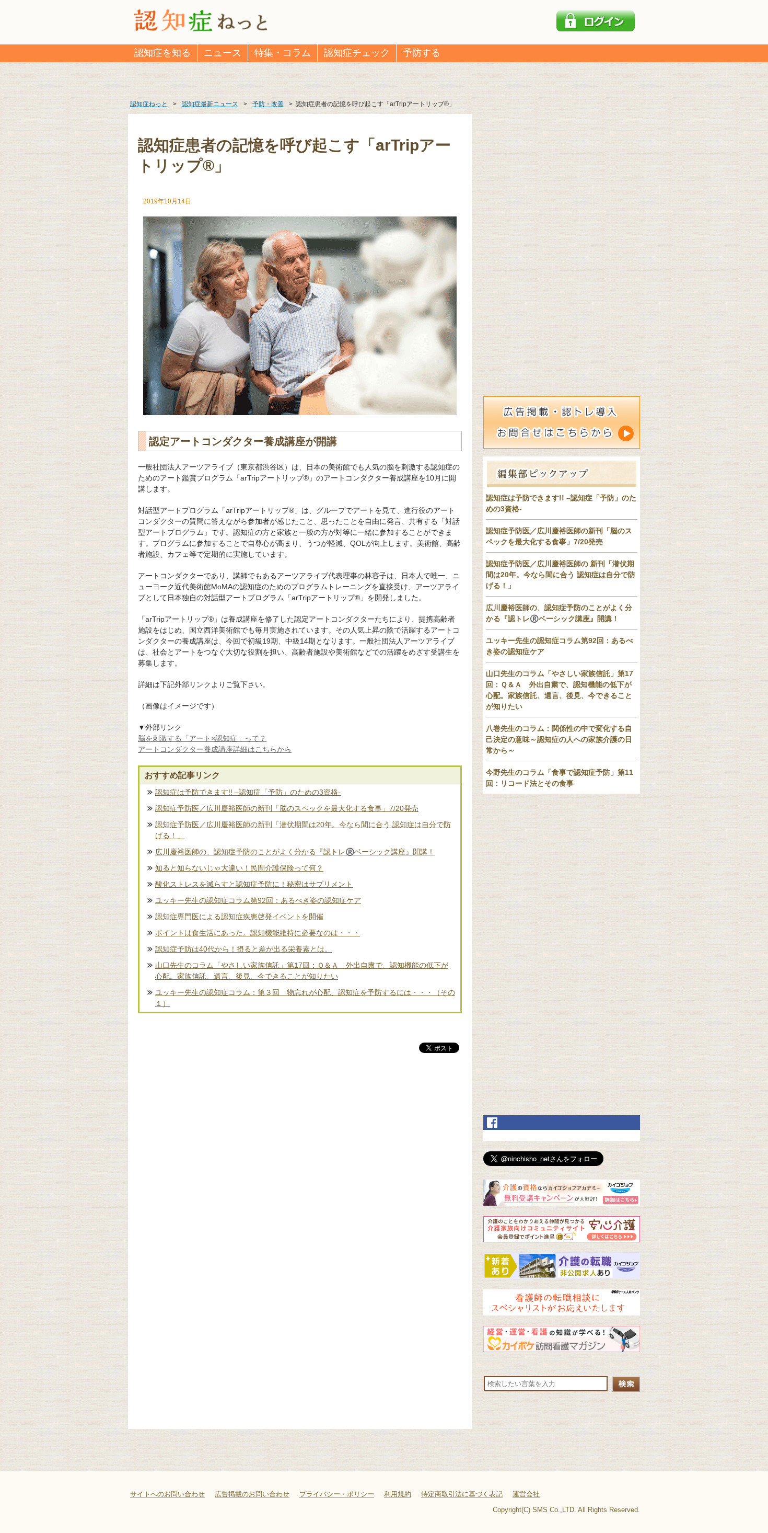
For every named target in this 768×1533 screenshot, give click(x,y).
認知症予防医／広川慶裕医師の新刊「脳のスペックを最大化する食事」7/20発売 (286, 808)
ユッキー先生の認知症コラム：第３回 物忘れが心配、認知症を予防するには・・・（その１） (305, 998)
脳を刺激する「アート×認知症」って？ (202, 738)
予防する (421, 53)
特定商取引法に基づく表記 (462, 1494)
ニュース (222, 53)
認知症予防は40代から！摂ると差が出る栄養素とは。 (243, 949)
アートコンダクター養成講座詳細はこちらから (215, 749)
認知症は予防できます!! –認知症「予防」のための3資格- (248, 792)
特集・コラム (282, 53)
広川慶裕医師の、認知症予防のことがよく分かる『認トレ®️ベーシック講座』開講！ (295, 852)
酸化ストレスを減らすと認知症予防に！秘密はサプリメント (254, 884)
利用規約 (397, 1494)
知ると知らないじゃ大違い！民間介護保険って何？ (239, 868)
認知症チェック (357, 53)
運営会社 (526, 1494)
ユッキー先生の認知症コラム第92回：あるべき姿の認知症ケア (258, 900)
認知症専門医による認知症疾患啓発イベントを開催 (239, 916)
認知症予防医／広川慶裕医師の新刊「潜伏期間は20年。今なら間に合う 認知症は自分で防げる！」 (303, 830)
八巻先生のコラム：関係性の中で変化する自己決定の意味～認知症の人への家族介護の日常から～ (559, 739)
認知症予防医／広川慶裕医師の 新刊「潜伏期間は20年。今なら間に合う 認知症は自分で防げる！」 (560, 574)
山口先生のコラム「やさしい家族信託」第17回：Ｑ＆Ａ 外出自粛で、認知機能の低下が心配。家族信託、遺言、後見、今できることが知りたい (301, 970)
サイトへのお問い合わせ (167, 1494)
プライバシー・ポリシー (336, 1494)
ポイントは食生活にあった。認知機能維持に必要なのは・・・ (257, 933)
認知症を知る (162, 53)
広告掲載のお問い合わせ (252, 1494)
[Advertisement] (300, 1164)
